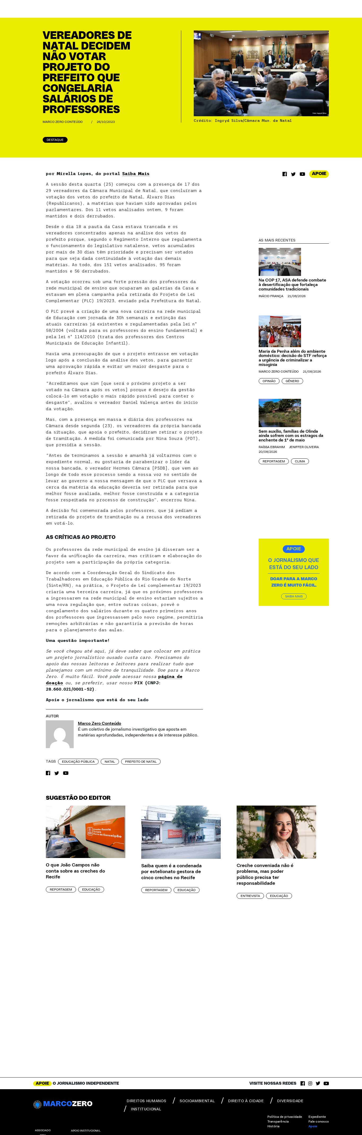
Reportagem (274, 461)
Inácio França (271, 296)
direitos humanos (146, 1101)
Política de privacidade (284, 1116)
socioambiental (197, 1101)
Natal (110, 761)
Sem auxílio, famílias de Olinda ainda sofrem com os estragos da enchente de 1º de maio (291, 436)
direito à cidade (246, 1101)
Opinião (269, 381)
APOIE (319, 173)
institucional (146, 1109)
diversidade (290, 1101)
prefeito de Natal (141, 761)
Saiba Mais (135, 173)
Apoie (312, 1126)
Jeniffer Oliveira (304, 447)
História (273, 1126)
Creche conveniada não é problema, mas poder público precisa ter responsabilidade (265, 874)
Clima (300, 461)
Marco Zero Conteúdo (63, 121)
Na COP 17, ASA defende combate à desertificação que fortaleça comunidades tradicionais (292, 284)
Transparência (278, 1121)
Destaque (55, 139)
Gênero (292, 381)
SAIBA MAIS (294, 596)
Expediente (317, 1116)
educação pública (78, 761)
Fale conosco (318, 1121)
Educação (91, 889)
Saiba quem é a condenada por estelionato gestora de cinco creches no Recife (171, 872)
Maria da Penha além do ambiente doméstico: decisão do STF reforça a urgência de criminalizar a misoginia (293, 358)
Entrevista (250, 895)
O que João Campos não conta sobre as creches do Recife (75, 871)
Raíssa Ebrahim (272, 447)
